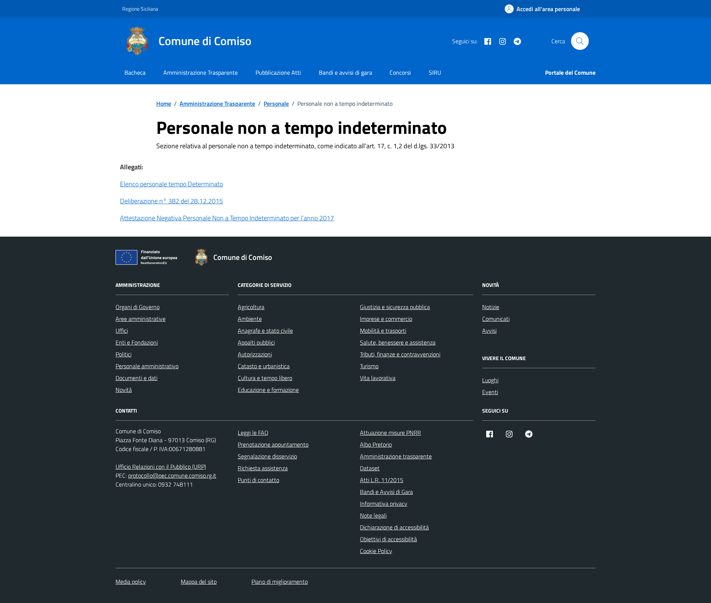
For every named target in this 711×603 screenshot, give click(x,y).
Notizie (490, 306)
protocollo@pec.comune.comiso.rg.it (172, 475)
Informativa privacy (383, 503)
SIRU (435, 72)
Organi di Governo (138, 306)
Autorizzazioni (255, 354)
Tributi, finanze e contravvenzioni (400, 354)
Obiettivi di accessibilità (388, 539)
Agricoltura (251, 306)
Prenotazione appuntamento (273, 444)
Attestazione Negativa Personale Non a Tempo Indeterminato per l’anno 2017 (227, 218)
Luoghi (490, 380)
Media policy (131, 581)
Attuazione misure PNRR (390, 432)
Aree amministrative (141, 318)
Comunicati (496, 318)
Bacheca (135, 72)
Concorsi (400, 72)
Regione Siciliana (140, 9)
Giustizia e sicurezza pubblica (395, 306)
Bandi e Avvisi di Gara (386, 491)
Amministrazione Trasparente (200, 72)
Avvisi (489, 330)
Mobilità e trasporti (383, 330)
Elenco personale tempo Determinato (171, 184)
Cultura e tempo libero (265, 377)
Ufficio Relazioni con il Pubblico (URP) (161, 466)
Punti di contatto (258, 479)
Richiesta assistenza (263, 468)
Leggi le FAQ (253, 432)
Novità (124, 389)
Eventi (490, 391)
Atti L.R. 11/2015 (381, 479)
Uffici (122, 330)
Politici (123, 354)
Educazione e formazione (268, 389)
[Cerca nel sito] (580, 41)
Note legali (373, 515)
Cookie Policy (376, 550)
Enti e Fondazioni (137, 342)
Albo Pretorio (376, 444)
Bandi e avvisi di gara (345, 72)
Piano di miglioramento (279, 581)
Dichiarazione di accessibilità (394, 527)
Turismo (369, 366)
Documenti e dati (136, 377)
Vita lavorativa (377, 377)
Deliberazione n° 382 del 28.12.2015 (171, 201)
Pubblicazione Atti (278, 72)
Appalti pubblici (256, 342)
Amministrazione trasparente (396, 456)
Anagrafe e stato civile (265, 330)
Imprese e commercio (386, 318)
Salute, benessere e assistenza (397, 342)
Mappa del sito (199, 581)
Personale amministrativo (147, 366)
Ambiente (250, 318)
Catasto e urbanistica (264, 366)
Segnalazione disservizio (267, 456)
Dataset (370, 468)
